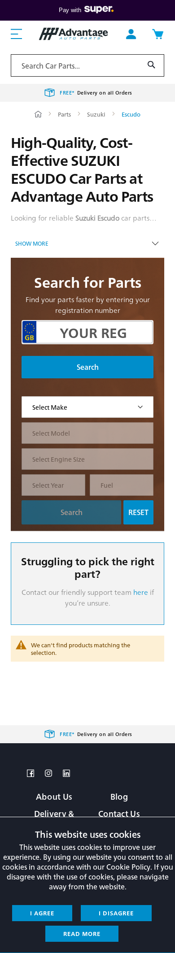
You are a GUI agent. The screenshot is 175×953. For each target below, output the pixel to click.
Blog (119, 796)
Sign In (131, 34)
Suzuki (97, 114)
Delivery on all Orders (96, 92)
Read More (82, 933)
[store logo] (73, 33)
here (140, 592)
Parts (65, 114)
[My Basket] (157, 34)
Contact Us (119, 813)
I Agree (42, 913)
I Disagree (116, 913)
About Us (54, 796)
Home (38, 113)
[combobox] (87, 65)
